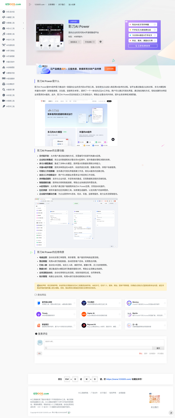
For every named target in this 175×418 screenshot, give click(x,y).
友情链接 (122, 393)
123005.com (40, 4)
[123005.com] (41, 394)
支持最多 (152, 353)
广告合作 (94, 393)
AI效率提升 (73, 21)
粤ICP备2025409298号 (59, 412)
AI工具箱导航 (83, 393)
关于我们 (61, 4)
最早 (146, 353)
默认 (141, 353)
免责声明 (112, 393)
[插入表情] (46, 348)
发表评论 (43, 333)
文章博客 (51, 4)
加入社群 (72, 4)
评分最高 (160, 353)
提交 (158, 348)
